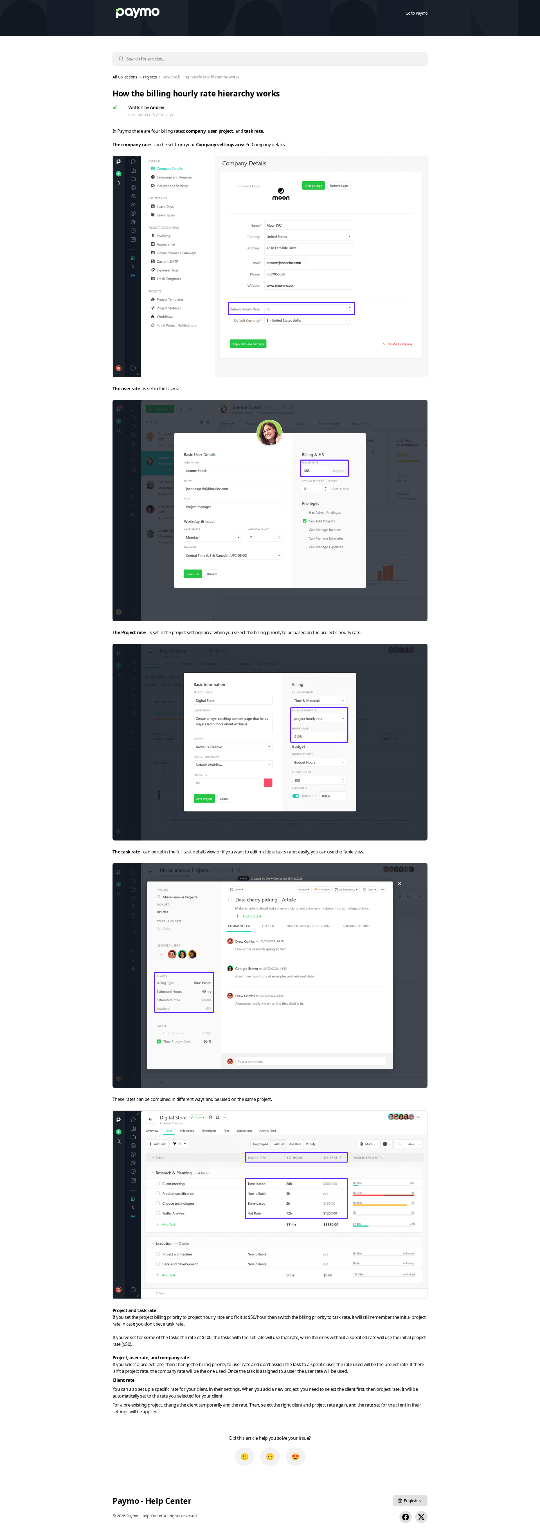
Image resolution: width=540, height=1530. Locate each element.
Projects (150, 77)
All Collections (124, 77)
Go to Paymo (417, 13)
